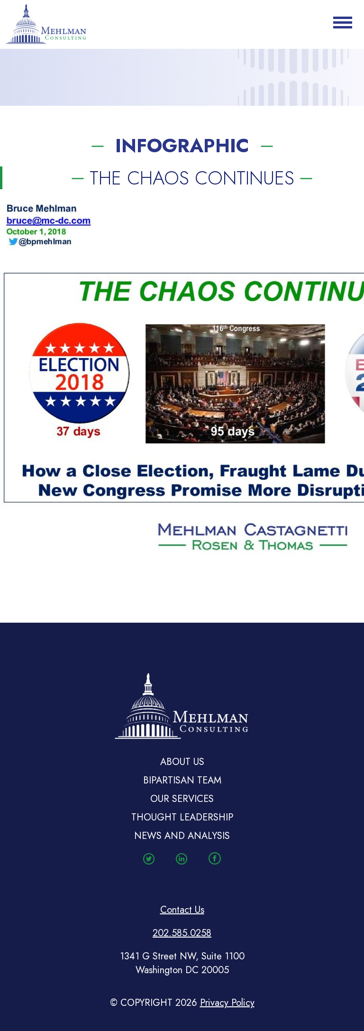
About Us (182, 762)
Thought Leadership (182, 817)
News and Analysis (182, 836)
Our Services (182, 799)
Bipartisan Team (182, 780)
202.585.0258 (182, 933)
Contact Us (182, 910)
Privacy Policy (227, 1003)
